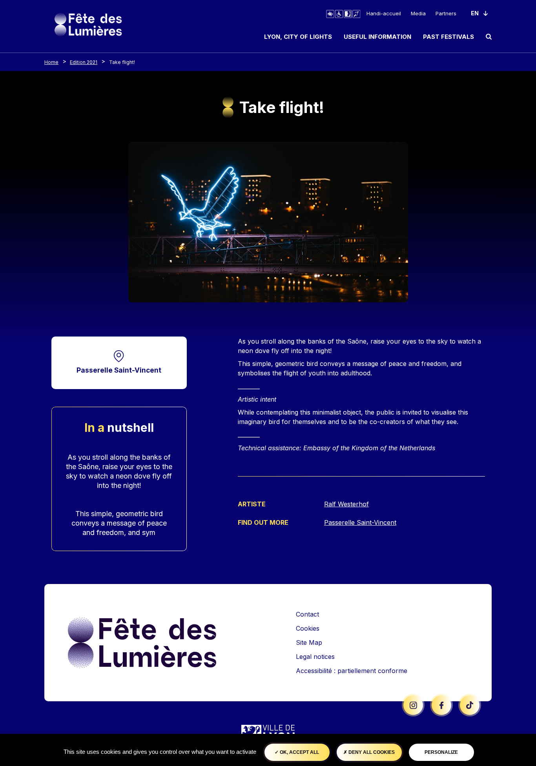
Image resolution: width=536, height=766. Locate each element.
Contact (307, 614)
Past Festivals (448, 36)
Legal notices (315, 656)
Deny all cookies (371, 752)
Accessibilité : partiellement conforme (351, 671)
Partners (446, 13)
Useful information (377, 36)
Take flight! (122, 62)
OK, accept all (299, 752)
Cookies (307, 628)
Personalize (441, 752)
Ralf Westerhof (346, 504)
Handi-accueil (383, 13)
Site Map (309, 642)
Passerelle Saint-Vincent (119, 370)
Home (51, 62)
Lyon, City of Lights (298, 36)
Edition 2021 (83, 62)
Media (418, 13)
